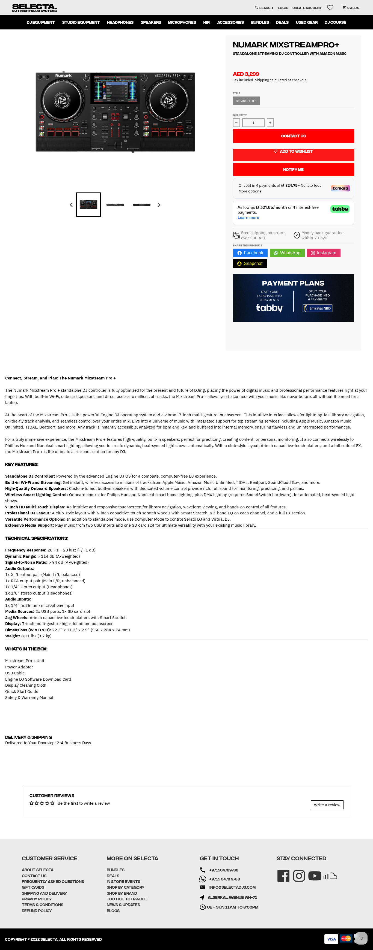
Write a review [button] (327, 804)
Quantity (240, 115)
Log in (283, 7)
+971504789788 (223, 870)
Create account (307, 7)
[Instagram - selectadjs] (295, 872)
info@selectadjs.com (232, 887)
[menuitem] (41, 22)
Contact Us (293, 136)
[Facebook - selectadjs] (280, 872)
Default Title (246, 101)
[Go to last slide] (71, 205)
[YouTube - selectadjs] (311, 872)
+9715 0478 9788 (224, 879)
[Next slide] (158, 205)
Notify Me (293, 169)
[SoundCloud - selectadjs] (327, 872)
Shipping (262, 80)
